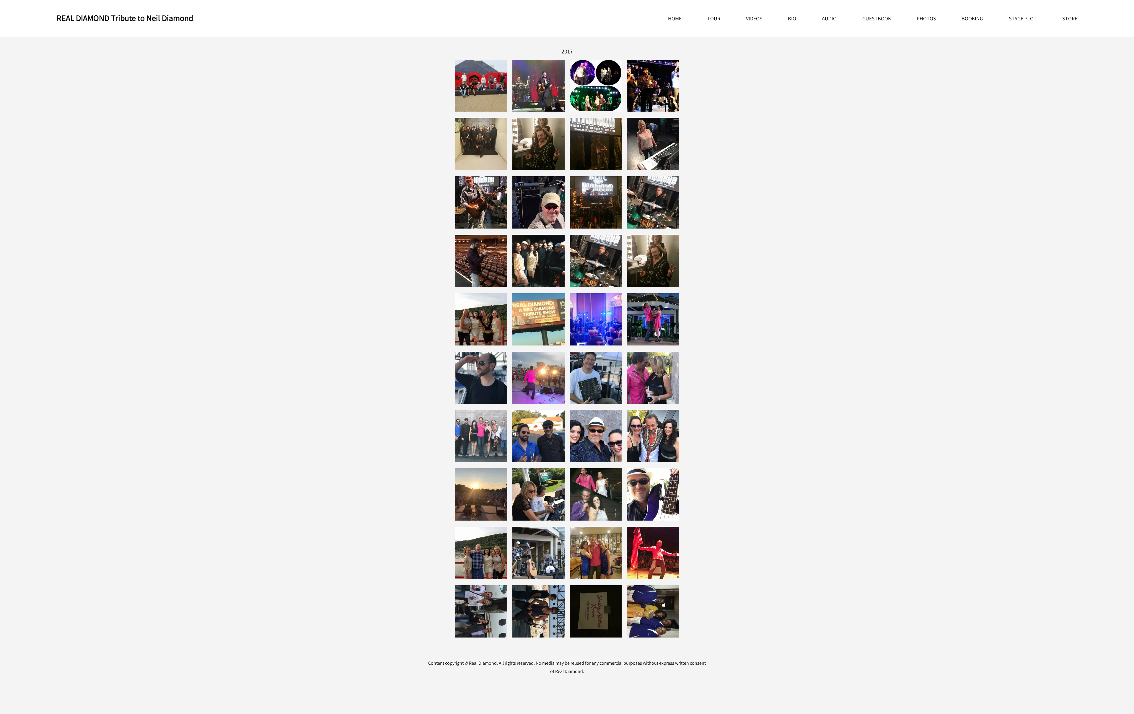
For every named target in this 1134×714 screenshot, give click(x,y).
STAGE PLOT (1023, 18)
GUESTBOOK (876, 18)
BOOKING (972, 18)
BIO (792, 18)
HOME (675, 18)
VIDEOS (754, 18)
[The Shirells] (653, 611)
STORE (1069, 18)
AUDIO (829, 18)
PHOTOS (926, 18)
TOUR (713, 18)
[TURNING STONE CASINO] (538, 86)
